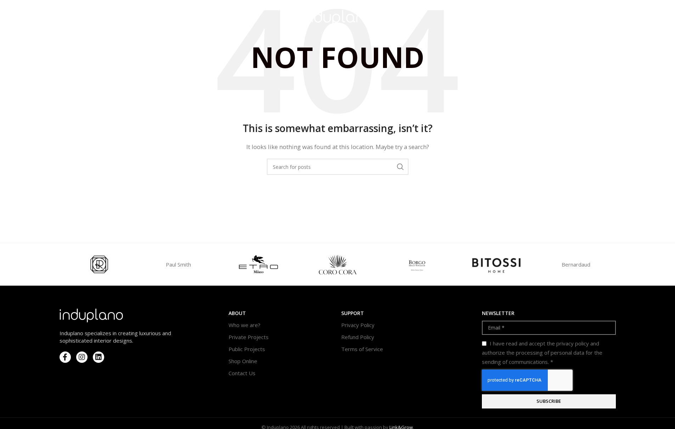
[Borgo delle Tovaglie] (417, 264)
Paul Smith (178, 264)
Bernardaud (576, 264)
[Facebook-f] (65, 357)
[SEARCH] (400, 167)
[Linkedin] (98, 357)
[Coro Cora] (337, 264)
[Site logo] (337, 17)
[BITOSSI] (496, 264)
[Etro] (258, 264)
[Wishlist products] (612, 18)
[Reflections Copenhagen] (99, 264)
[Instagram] (82, 357)
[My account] (584, 18)
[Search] (598, 18)
